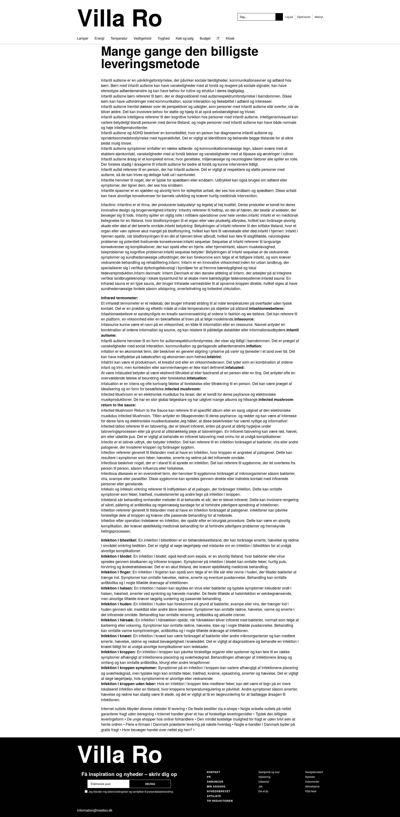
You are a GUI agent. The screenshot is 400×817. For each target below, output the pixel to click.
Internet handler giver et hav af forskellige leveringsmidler (204, 713)
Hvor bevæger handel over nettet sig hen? (157, 729)
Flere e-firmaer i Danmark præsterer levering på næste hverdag (178, 724)
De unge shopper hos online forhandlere (160, 719)
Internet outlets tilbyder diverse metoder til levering (143, 708)
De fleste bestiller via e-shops (212, 708)
